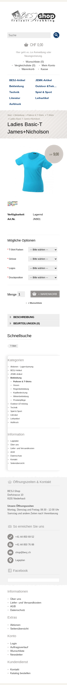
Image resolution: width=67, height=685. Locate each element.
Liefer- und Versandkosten (22, 448)
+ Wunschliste (35, 303)
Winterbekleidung (21, 396)
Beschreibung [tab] (23, 317)
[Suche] (56, 35)
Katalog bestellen (20, 673)
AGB (12, 452)
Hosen (16, 385)
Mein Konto (48, 65)
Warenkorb (28, 69)
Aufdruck (15, 103)
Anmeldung (40, 52)
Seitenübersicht (17, 463)
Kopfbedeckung (20, 393)
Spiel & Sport (43, 92)
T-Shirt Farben (15, 249)
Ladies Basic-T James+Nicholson (25, 119)
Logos (11, 268)
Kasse (44, 69)
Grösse (11, 259)
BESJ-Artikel (17, 80)
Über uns (14, 444)
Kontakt (13, 459)
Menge (12, 294)
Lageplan (14, 441)
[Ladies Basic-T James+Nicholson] (12, 204)
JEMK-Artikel (43, 80)
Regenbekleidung (21, 389)
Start (9, 115)
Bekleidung (16, 86)
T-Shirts (50, 115)
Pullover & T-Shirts (35, 115)
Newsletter (16, 654)
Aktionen (15, 624)
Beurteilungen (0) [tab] (26, 323)
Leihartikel (42, 98)
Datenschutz (16, 456)
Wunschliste (17, 650)
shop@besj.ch (23, 552)
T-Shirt (13, 346)
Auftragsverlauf (19, 647)
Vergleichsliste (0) (25, 65)
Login (13, 643)
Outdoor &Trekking (47, 86)
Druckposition (15, 277)
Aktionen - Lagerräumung (21, 367)
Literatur (14, 98)
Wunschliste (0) (35, 61)
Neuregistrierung (33, 56)
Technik (14, 92)
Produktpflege (19, 400)
